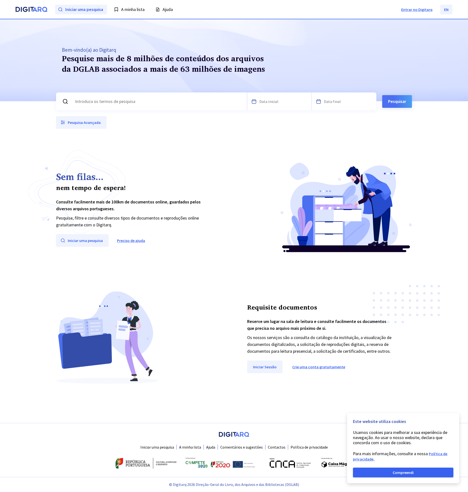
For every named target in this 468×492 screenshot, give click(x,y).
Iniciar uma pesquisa (157, 447)
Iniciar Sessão (265, 366)
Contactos (276, 447)
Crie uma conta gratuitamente (318, 366)
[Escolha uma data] (254, 101)
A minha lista (190, 447)
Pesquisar (397, 101)
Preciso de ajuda (131, 240)
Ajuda (210, 447)
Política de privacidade (309, 447)
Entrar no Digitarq (416, 9)
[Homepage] (31, 10)
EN (446, 9)
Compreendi (403, 472)
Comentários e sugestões (241, 447)
